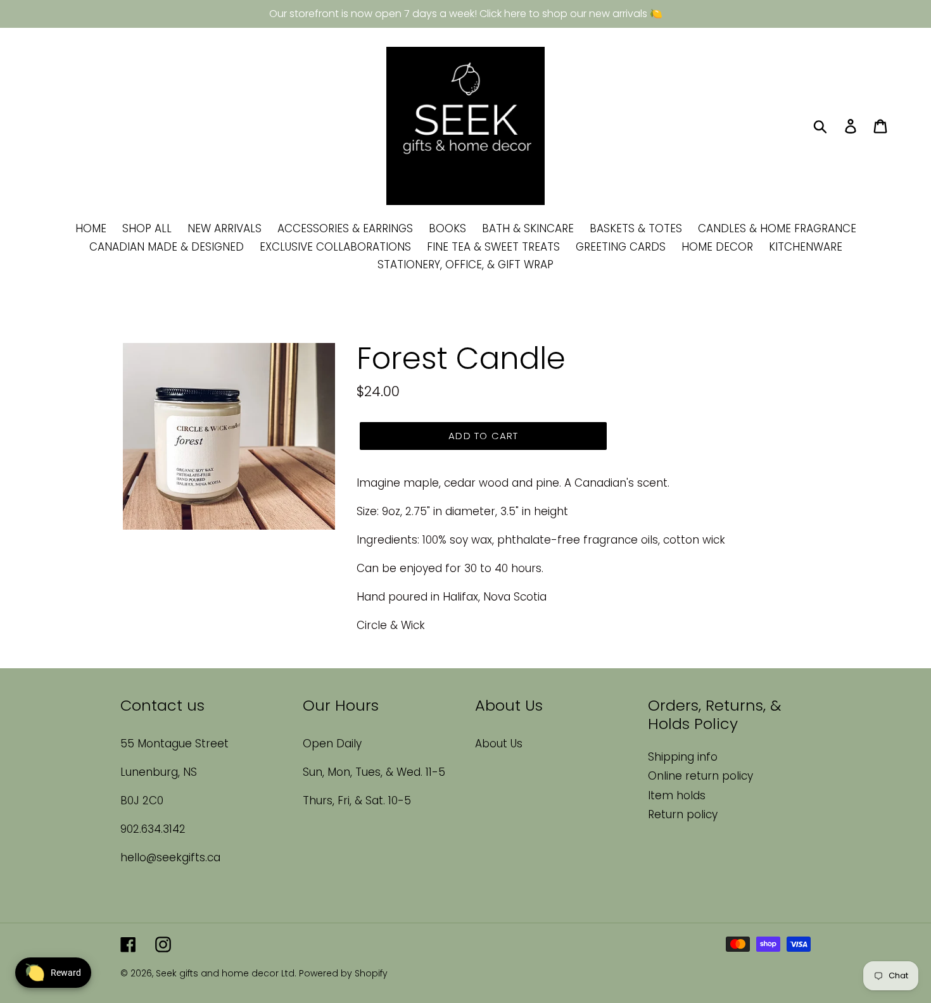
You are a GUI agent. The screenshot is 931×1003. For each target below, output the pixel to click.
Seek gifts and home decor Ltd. (227, 973)
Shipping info (683, 756)
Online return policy (700, 775)
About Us (498, 743)
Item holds (677, 795)
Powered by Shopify (343, 973)
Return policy (683, 814)
